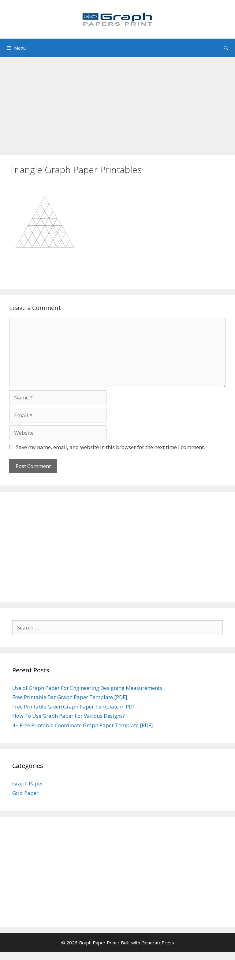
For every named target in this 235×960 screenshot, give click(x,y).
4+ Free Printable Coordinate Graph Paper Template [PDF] (82, 725)
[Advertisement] (117, 103)
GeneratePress (157, 942)
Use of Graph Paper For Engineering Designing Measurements (87, 687)
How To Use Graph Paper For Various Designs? (68, 715)
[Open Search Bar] (226, 48)
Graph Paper (27, 783)
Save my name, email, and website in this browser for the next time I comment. (110, 447)
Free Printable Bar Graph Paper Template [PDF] (69, 697)
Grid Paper (25, 792)
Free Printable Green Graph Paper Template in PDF (73, 706)
